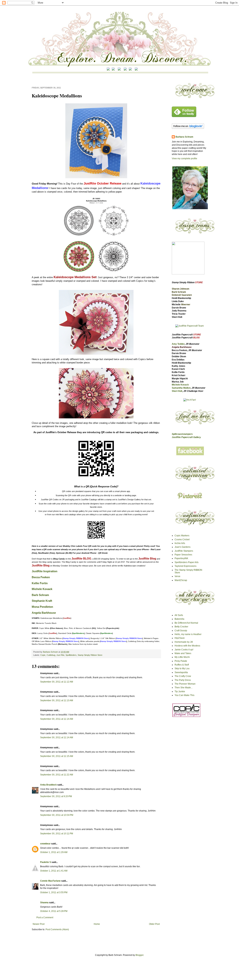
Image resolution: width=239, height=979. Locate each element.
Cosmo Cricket (182, 539)
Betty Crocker (181, 626)
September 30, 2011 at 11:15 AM (56, 756)
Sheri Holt (177, 391)
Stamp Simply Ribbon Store (90, 655)
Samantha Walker (181, 388)
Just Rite (60, 655)
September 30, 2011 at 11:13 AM (56, 700)
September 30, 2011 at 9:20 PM (56, 796)
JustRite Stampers (184, 551)
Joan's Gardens (182, 547)
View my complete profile (184, 158)
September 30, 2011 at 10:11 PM (56, 833)
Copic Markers (182, 535)
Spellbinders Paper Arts (186, 562)
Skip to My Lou (182, 668)
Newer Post (38, 924)
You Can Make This (184, 695)
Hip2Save (180, 638)
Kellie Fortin (40, 583)
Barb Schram (40, 595)
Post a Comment (44, 917)
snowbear (45, 843)
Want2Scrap (181, 580)
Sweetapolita (181, 672)
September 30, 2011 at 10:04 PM (56, 815)
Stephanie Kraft (42, 600)
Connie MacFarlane (50, 881)
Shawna (44, 902)
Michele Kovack (42, 589)
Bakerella (179, 619)
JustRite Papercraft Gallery (186, 437)
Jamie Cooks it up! (184, 649)
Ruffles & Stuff (182, 664)
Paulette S (45, 862)
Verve (177, 576)
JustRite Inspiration (44, 571)
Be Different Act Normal (186, 623)
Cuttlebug (51, 655)
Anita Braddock (48, 784)
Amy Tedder (178, 344)
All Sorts (179, 615)
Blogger (139, 955)
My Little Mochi (182, 657)
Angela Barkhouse (44, 612)
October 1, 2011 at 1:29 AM (53, 852)
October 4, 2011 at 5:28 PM (53, 911)
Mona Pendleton (42, 606)
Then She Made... (184, 687)
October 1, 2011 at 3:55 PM (53, 892)
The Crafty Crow (183, 676)
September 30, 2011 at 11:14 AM (56, 719)
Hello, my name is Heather (188, 634)
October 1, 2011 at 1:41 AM (53, 870)
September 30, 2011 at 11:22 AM (56, 774)
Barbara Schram (50, 652)
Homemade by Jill (184, 642)
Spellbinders (71, 655)
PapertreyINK (181, 558)
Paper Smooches (183, 554)
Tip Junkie (180, 691)
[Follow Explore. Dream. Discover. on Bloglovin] (188, 128)
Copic (43, 655)
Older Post (154, 924)
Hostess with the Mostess (187, 645)
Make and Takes (183, 653)
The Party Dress (183, 680)
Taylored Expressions (185, 566)
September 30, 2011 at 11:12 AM (56, 681)
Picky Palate (181, 661)
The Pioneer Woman (185, 684)
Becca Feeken (41, 577)
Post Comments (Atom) (57, 929)
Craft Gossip (181, 630)
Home (97, 924)
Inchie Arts (180, 543)
